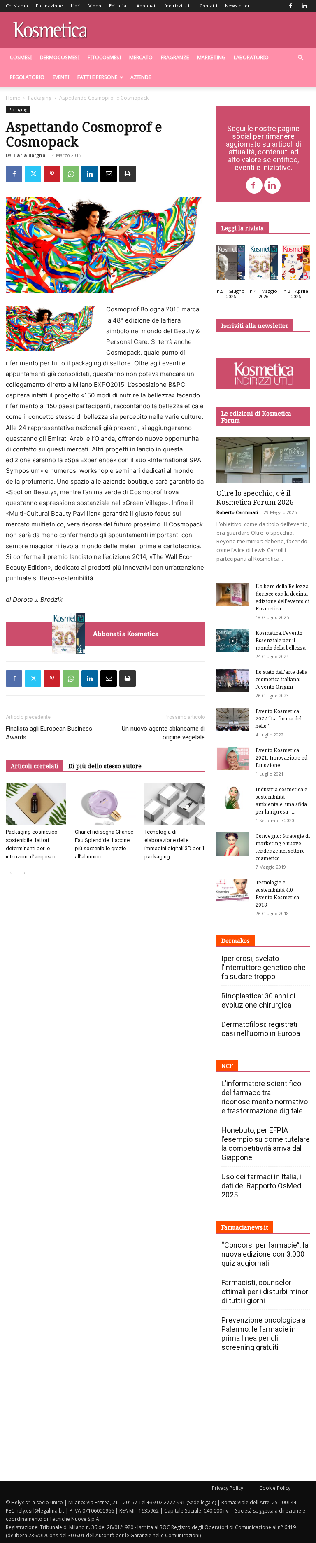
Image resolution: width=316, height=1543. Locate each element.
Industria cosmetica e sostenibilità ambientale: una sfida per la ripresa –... (281, 800)
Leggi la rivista (242, 228)
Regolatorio (27, 77)
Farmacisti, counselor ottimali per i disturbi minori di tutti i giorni (265, 1291)
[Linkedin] (304, 6)
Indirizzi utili (178, 5)
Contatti (208, 5)
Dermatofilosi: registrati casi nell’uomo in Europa (260, 1029)
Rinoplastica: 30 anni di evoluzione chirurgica (258, 1000)
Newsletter (237, 5)
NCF (227, 1066)
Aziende (140, 77)
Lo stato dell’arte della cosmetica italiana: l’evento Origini (281, 679)
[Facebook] (290, 6)
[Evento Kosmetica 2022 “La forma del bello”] (232, 719)
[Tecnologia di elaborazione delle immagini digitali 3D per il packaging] (174, 804)
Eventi (61, 77)
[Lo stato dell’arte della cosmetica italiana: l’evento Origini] (232, 680)
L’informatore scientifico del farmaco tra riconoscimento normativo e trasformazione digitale (264, 1097)
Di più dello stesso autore (105, 766)
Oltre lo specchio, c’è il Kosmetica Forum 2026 (255, 497)
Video (94, 5)
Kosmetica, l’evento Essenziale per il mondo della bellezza (281, 640)
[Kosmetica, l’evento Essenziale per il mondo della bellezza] (232, 640)
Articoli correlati (34, 766)
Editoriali (119, 5)
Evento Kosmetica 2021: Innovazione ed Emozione (281, 758)
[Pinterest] (52, 174)
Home (13, 97)
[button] (300, 58)
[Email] (108, 174)
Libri (76, 5)
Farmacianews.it (244, 1227)
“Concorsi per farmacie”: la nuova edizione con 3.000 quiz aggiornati (264, 1254)
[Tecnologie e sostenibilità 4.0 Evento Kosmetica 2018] (232, 890)
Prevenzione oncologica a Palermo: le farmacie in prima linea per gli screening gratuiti (263, 1333)
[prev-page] (11, 873)
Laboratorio (251, 57)
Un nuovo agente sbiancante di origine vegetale (163, 733)
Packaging (39, 97)
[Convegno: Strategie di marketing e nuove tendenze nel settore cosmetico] (232, 844)
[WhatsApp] (71, 174)
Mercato (141, 57)
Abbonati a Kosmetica (126, 634)
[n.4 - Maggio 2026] (263, 264)
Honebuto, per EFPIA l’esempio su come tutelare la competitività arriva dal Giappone (265, 1144)
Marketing (211, 57)
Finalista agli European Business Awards (49, 733)
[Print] (127, 174)
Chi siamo (17, 5)
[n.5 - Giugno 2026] (230, 264)
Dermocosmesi (59, 57)
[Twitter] (33, 174)
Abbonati (147, 5)
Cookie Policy (274, 1488)
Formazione (49, 5)
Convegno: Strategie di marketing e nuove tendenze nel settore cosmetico (283, 847)
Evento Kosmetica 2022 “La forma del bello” (279, 718)
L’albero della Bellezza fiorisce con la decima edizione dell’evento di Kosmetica (282, 597)
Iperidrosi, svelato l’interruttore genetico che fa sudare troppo (263, 967)
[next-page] (24, 873)
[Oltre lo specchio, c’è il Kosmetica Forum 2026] (263, 460)
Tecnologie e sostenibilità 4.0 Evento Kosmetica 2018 (277, 893)
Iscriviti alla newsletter (254, 326)
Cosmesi (21, 57)
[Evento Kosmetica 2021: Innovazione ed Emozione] (232, 758)
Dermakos (235, 941)
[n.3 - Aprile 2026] (296, 264)
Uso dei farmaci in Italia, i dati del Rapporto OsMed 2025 (261, 1185)
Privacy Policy (227, 1488)
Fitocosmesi (104, 57)
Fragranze (175, 57)
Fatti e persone (97, 77)
